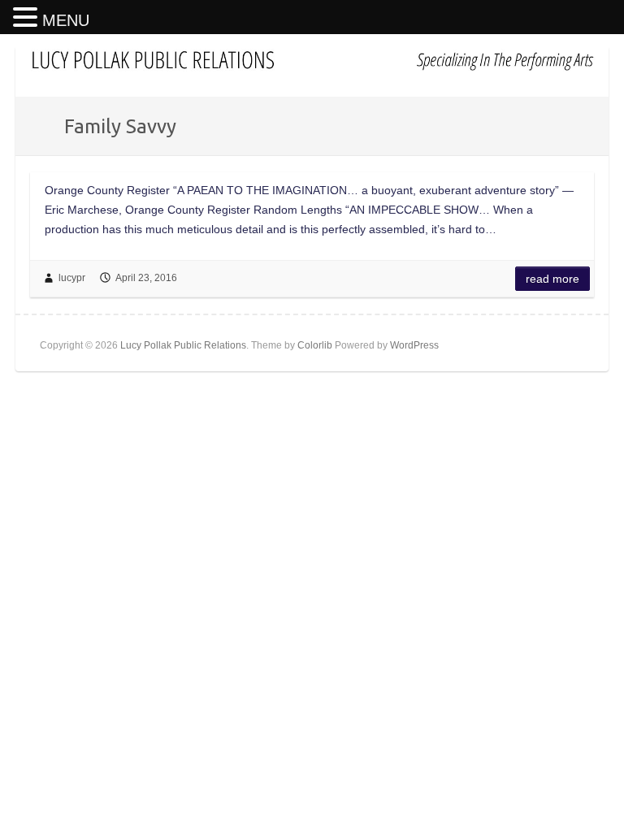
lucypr (71, 278)
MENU (65, 20)
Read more (552, 278)
